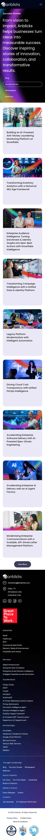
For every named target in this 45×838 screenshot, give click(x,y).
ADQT (5, 688)
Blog (7, 78)
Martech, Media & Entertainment (16, 648)
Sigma (5, 747)
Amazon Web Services (12, 743)
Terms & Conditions (20, 822)
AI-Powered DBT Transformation (16, 717)
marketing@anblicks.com (19, 583)
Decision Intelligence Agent (14, 710)
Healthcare (7, 639)
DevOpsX (6, 694)
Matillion (6, 750)
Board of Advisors (10, 783)
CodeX (5, 691)
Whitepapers (10, 90)
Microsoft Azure (9, 740)
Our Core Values (19, 780)
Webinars (9, 96)
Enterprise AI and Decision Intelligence (18, 671)
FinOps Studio (8, 685)
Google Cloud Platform (12, 737)
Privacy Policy (12, 818)
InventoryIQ (7, 697)
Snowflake (7, 730)
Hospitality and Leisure (12, 651)
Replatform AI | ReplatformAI (14, 720)
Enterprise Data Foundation (13, 668)
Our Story (6, 780)
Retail (5, 635)
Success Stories (11, 84)
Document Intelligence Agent (14, 707)
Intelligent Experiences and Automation (18, 674)
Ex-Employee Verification (26, 802)
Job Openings (8, 802)
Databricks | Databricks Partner (15, 734)
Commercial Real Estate (12, 645)
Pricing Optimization (11, 704)
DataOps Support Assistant (14, 713)
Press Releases (9, 793)
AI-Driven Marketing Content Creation (18, 701)
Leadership (32, 780)
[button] (41, 4)
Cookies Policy (25, 818)
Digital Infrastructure (11, 665)
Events (20, 793)
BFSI (5, 642)
